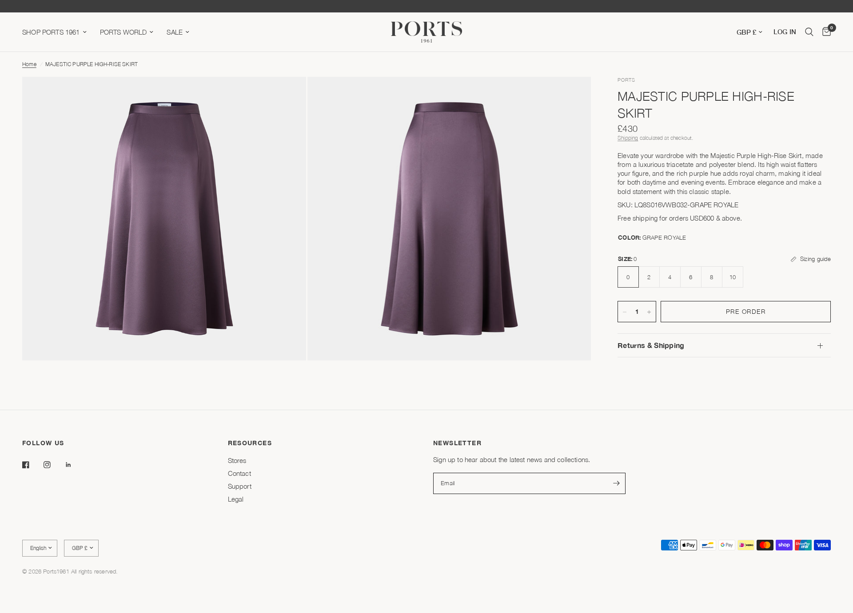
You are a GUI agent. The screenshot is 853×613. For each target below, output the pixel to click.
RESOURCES (250, 443)
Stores (237, 460)
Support (239, 486)
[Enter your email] (617, 483)
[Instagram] (53, 465)
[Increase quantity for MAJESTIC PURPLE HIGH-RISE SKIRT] (649, 312)
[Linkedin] (74, 465)
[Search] (809, 31)
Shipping (628, 138)
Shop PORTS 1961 (51, 32)
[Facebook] (32, 465)
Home (29, 64)
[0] (824, 31)
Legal (236, 499)
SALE (175, 32)
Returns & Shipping (651, 345)
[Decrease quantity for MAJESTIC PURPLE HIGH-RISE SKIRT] (624, 312)
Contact (239, 473)
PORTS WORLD (123, 32)
